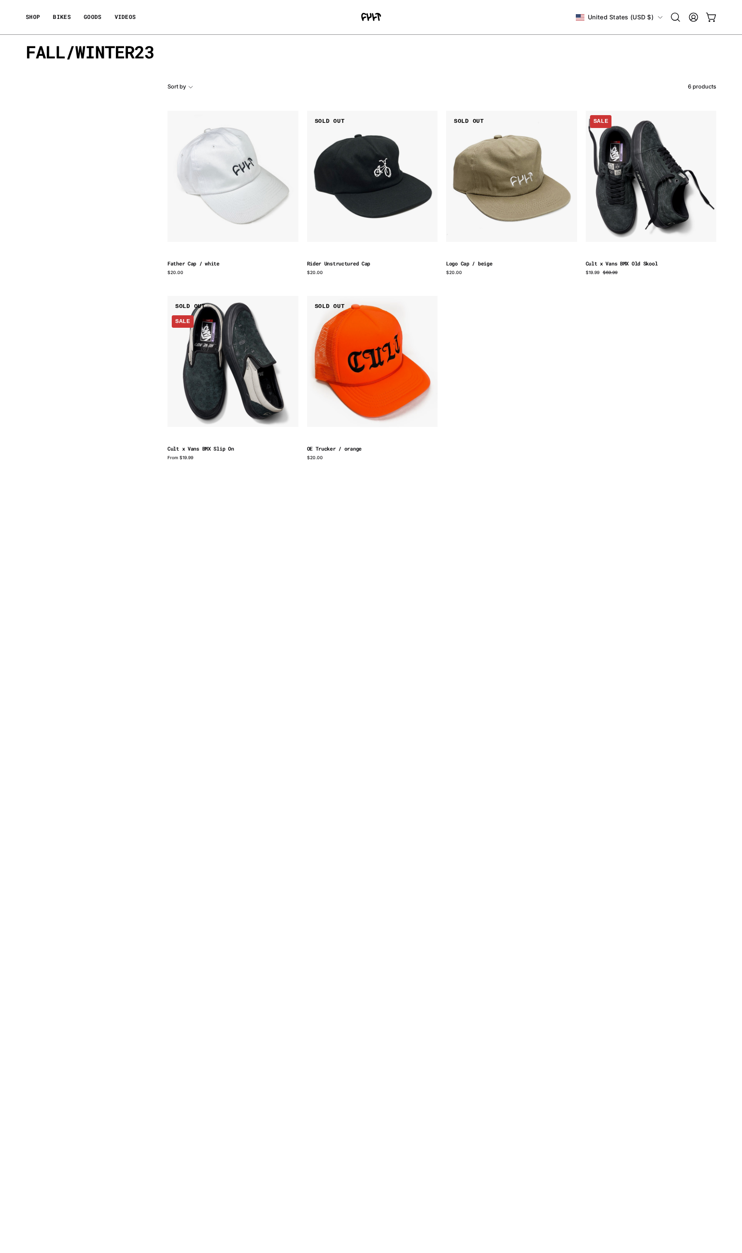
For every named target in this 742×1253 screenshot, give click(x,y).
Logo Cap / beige (469, 263)
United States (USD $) (621, 17)
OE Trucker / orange (334, 448)
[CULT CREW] (371, 17)
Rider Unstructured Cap (339, 263)
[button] (92, 17)
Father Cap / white (193, 263)
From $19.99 (180, 457)
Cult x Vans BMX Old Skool (622, 263)
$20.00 (175, 272)
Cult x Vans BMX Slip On (200, 448)
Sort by (176, 86)
